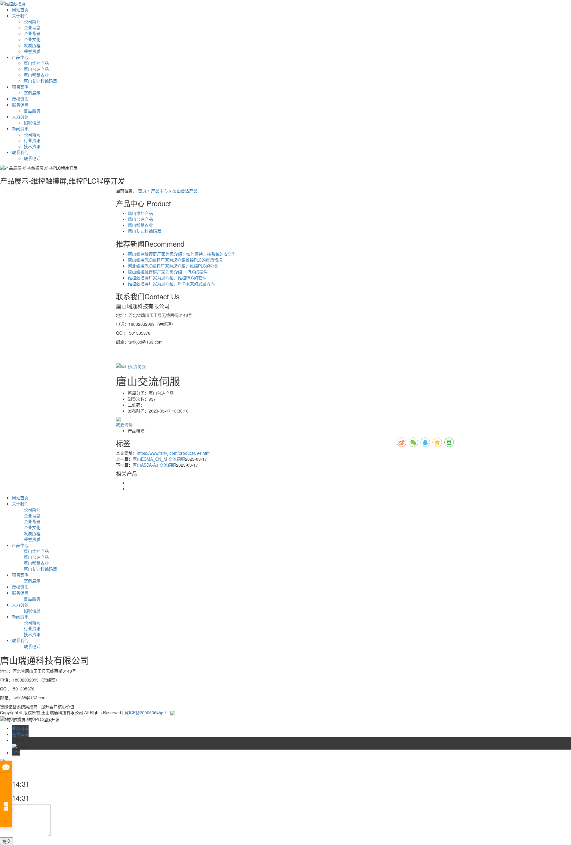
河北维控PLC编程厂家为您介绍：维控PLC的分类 (173, 266)
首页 (142, 190)
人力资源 (20, 116)
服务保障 (20, 105)
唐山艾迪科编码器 (40, 81)
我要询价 (124, 424)
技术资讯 (32, 146)
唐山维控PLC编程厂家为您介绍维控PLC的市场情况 (175, 260)
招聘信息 (32, 122)
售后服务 (32, 111)
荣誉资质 (32, 51)
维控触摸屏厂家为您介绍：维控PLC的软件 (167, 278)
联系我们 (20, 152)
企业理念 (32, 27)
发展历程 (32, 45)
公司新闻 (32, 134)
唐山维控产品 (36, 63)
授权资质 (20, 99)
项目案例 (20, 87)
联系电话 (32, 158)
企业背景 (32, 33)
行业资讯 (32, 140)
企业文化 (32, 39)
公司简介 (32, 21)
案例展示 (32, 93)
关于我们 (20, 15)
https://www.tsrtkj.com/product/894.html (174, 453)
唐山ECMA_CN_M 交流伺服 (159, 459)
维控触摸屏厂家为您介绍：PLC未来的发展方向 (171, 284)
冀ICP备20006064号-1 (146, 712)
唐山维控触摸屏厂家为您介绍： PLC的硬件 (168, 272)
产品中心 (20, 57)
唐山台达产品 (36, 69)
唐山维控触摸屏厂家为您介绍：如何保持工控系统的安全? (181, 254)
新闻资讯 (20, 128)
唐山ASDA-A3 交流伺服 (154, 465)
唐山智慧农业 (36, 75)
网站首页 (20, 9)
